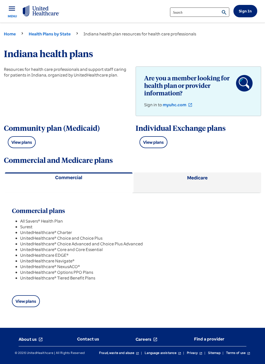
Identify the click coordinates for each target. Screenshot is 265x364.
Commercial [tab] (68, 177)
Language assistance (163, 353)
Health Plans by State (50, 34)
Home (10, 34)
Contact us (88, 339)
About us (31, 339)
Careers (147, 339)
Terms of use (238, 353)
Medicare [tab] (197, 178)
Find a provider (209, 339)
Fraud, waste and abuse (119, 353)
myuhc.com (178, 105)
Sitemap (214, 353)
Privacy (194, 353)
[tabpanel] (132, 254)
